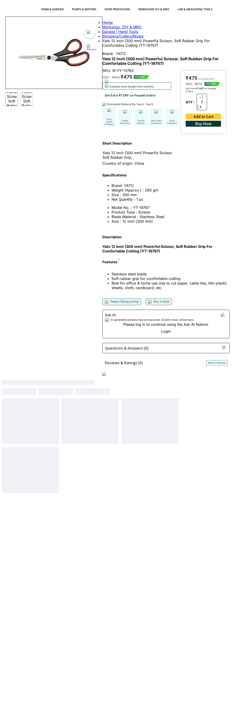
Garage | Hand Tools (120, 31)
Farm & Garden (52, 9)
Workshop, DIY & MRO (153, 9)
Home (107, 22)
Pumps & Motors (84, 9)
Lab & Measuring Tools (195, 9)
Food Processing (117, 9)
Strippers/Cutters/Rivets (122, 36)
